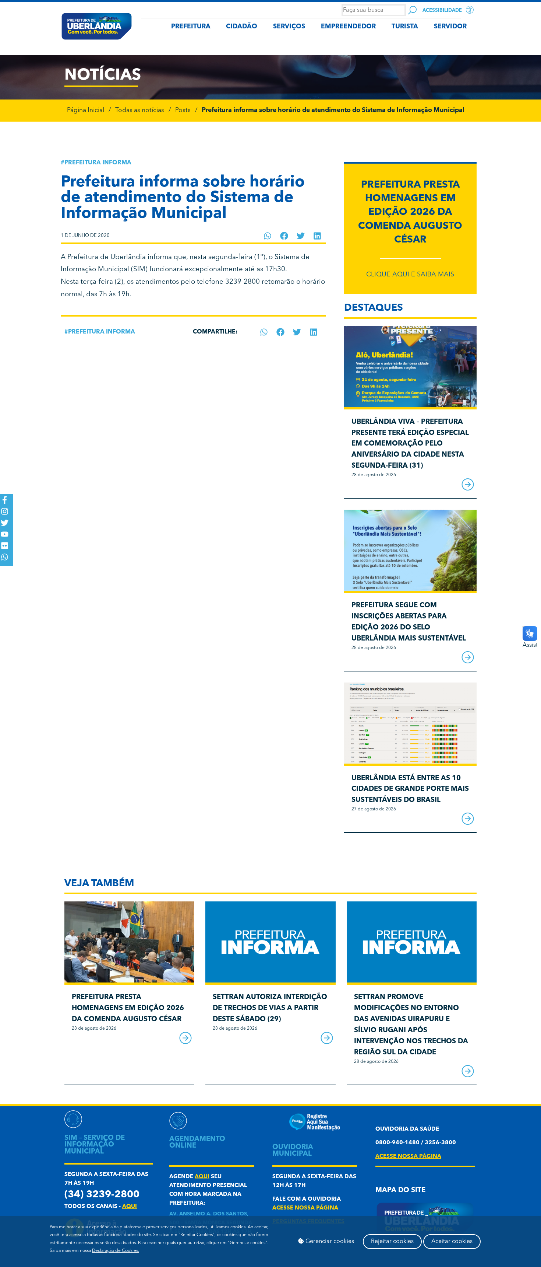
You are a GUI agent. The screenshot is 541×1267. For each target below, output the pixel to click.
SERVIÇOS (289, 27)
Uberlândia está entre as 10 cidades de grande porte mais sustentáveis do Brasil (410, 789)
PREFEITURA (191, 27)
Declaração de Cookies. (115, 1251)
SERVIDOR (450, 27)
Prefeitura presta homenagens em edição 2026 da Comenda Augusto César (410, 212)
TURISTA (405, 27)
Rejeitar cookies (392, 1242)
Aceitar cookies (452, 1242)
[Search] (412, 10)
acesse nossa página (305, 1208)
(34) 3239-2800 (101, 1195)
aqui (129, 1207)
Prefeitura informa (97, 163)
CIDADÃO (241, 27)
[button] (267, 235)
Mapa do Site (400, 1190)
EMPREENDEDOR (348, 27)
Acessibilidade (442, 10)
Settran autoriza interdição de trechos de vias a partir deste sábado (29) (270, 1008)
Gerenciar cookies (329, 1242)
